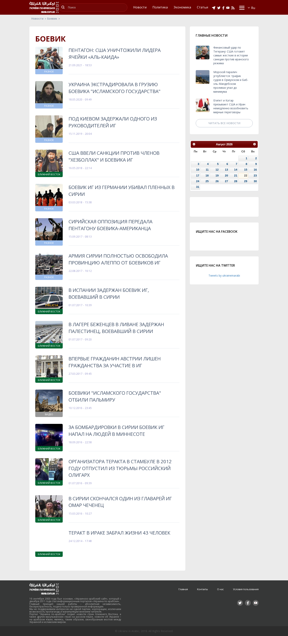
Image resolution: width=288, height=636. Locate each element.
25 (207, 181)
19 (217, 175)
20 (226, 175)
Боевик (52, 18)
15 (245, 169)
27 (226, 181)
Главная (183, 589)
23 (255, 175)
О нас (220, 589)
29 (245, 181)
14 (235, 169)
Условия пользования (246, 589)
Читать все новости (224, 123)
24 (197, 181)
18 (207, 175)
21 (235, 175)
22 (245, 175)
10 (197, 169)
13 (226, 169)
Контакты (202, 589)
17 (197, 175)
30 (255, 181)
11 (207, 169)
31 (197, 186)
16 (255, 169)
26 (217, 181)
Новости (37, 18)
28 (235, 181)
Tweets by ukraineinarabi (224, 275)
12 (217, 169)
